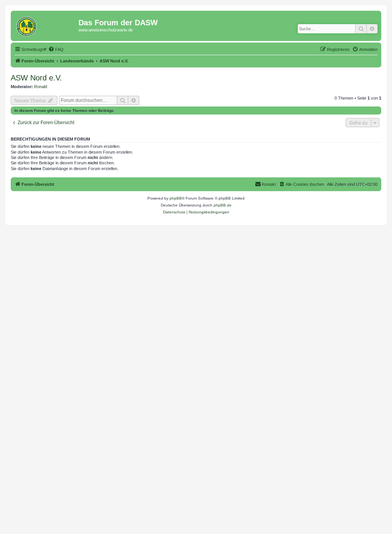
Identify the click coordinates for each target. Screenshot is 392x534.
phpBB (176, 198)
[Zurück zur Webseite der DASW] (45, 25)
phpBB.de (223, 205)
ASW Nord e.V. (36, 78)
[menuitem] (56, 49)
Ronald (40, 86)
